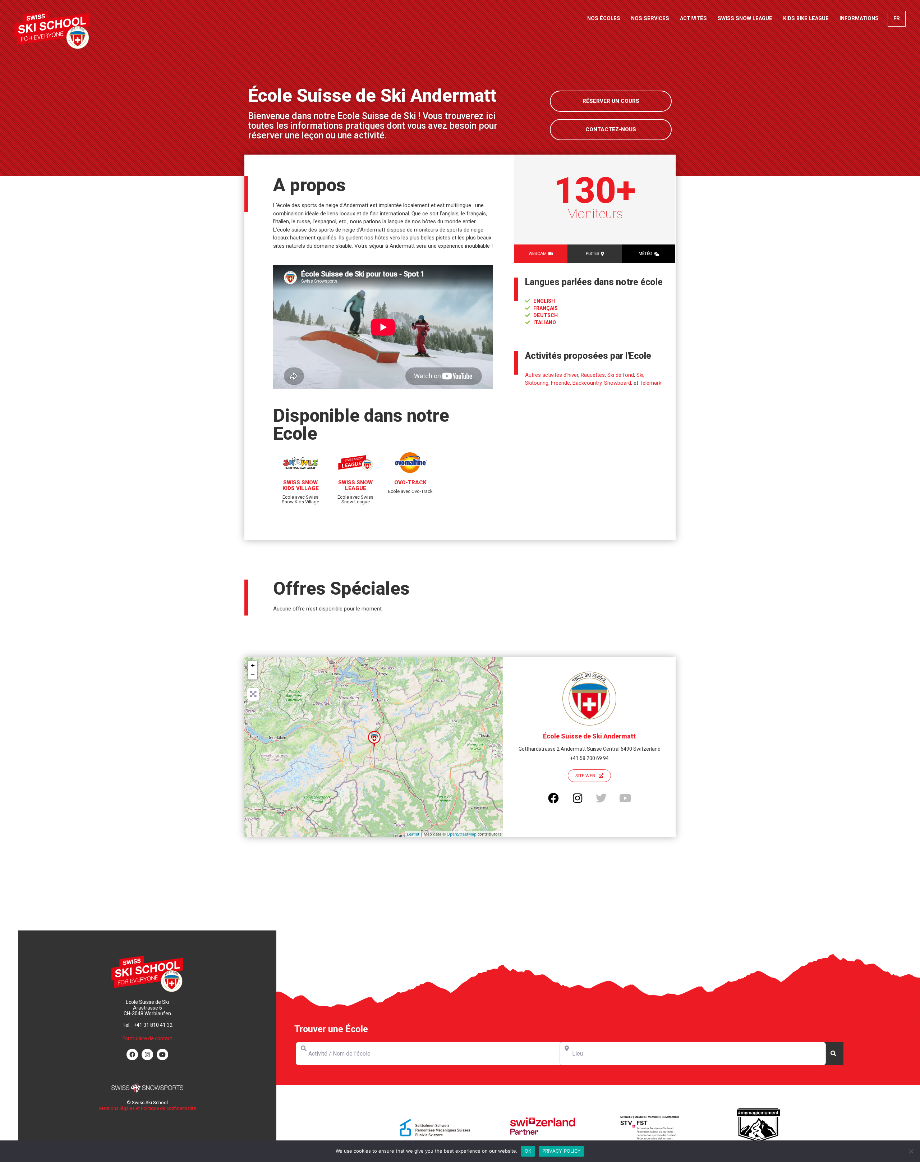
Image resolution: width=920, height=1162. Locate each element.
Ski (639, 375)
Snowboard (617, 383)
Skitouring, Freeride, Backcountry (563, 383)
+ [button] (253, 665)
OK (528, 1151)
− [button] (253, 674)
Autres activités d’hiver (551, 375)
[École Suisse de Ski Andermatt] (374, 739)
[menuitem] (896, 18)
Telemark (650, 383)
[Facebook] (132, 1054)
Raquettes (593, 375)
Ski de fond (620, 375)
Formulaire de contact (147, 1038)
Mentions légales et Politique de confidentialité (147, 1108)
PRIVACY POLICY (561, 1151)
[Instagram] (147, 1054)
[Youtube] (162, 1054)
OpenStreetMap (462, 834)
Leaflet (413, 834)
